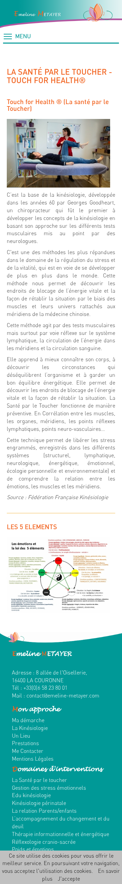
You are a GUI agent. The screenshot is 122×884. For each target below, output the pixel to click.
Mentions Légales (33, 758)
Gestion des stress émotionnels (49, 787)
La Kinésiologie (30, 728)
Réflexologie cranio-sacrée (44, 841)
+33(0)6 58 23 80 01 (45, 687)
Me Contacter (27, 750)
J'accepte (69, 878)
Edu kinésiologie (31, 795)
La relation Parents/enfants (44, 810)
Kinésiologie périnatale (39, 803)
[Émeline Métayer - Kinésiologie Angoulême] (61, 14)
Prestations (25, 743)
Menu (22, 36)
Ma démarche (28, 720)
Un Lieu (21, 735)
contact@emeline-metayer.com (62, 695)
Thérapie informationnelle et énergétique (60, 834)
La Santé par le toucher (39, 780)
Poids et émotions (33, 849)
